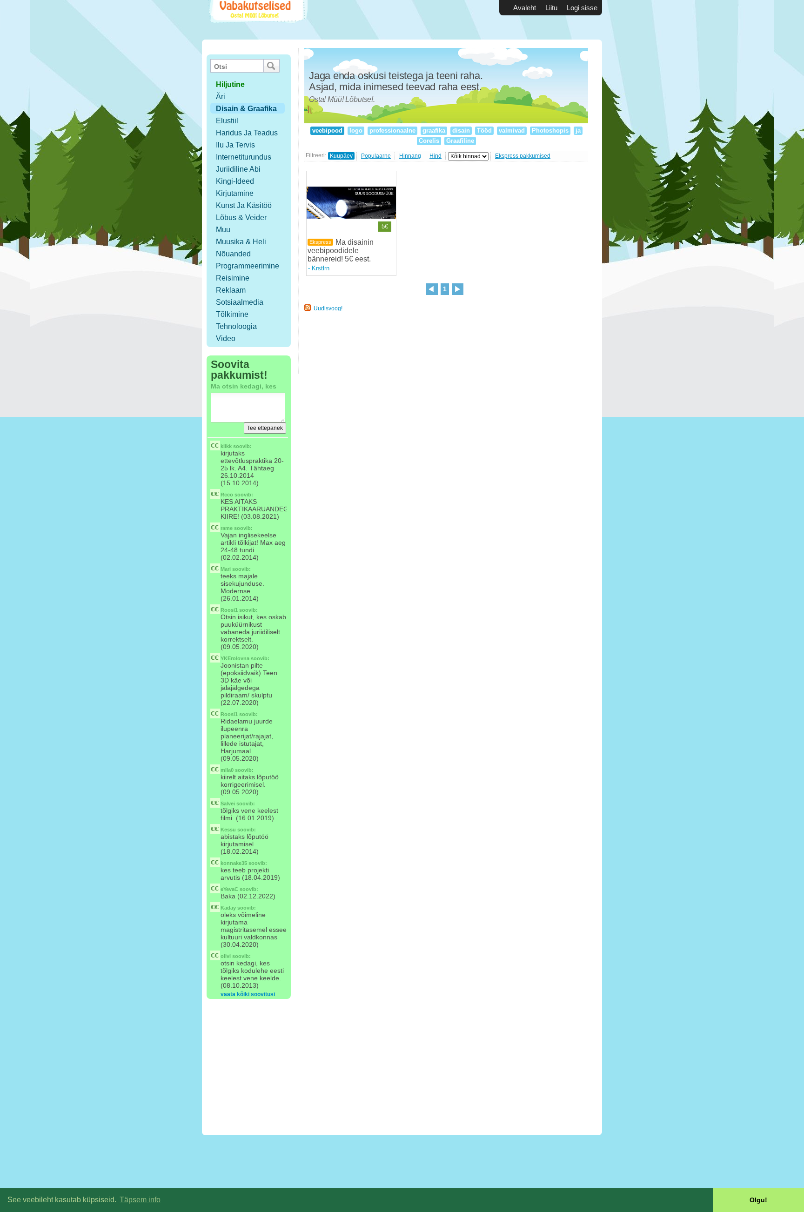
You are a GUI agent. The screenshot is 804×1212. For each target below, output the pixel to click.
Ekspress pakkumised (522, 156)
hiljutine (230, 84)
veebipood (327, 130)
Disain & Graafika (246, 109)
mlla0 (227, 770)
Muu (223, 230)
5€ (385, 226)
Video (225, 338)
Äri (220, 96)
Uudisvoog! (328, 308)
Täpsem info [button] (140, 1200)
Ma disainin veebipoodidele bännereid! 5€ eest (341, 250)
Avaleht (524, 8)
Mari (226, 569)
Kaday (228, 908)
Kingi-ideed (235, 181)
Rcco (227, 494)
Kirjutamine (235, 193)
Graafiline (460, 140)
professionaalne (392, 130)
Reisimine (232, 278)
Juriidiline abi (238, 169)
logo (356, 130)
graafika (434, 130)
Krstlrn (320, 268)
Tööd (484, 130)
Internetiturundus (243, 157)
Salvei (228, 803)
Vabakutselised (257, 20)
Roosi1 (229, 610)
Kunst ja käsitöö (244, 205)
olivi (226, 956)
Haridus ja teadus (247, 133)
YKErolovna (235, 658)
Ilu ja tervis (235, 145)
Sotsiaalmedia (239, 302)
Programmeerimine (247, 266)
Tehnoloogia (236, 326)
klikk (226, 446)
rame (227, 528)
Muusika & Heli (241, 242)
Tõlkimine (232, 314)
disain (461, 130)
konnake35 (234, 863)
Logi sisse (582, 8)
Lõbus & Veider (241, 217)
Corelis (429, 140)
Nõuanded (233, 254)
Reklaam (231, 290)
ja (578, 130)
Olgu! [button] (758, 1200)
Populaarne (376, 156)
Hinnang (410, 156)
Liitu (551, 8)
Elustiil (227, 121)
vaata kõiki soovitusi (248, 994)
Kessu (228, 829)
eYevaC (229, 889)
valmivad (512, 130)
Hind (435, 156)
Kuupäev (341, 156)
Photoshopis (550, 130)
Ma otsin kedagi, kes (243, 386)
